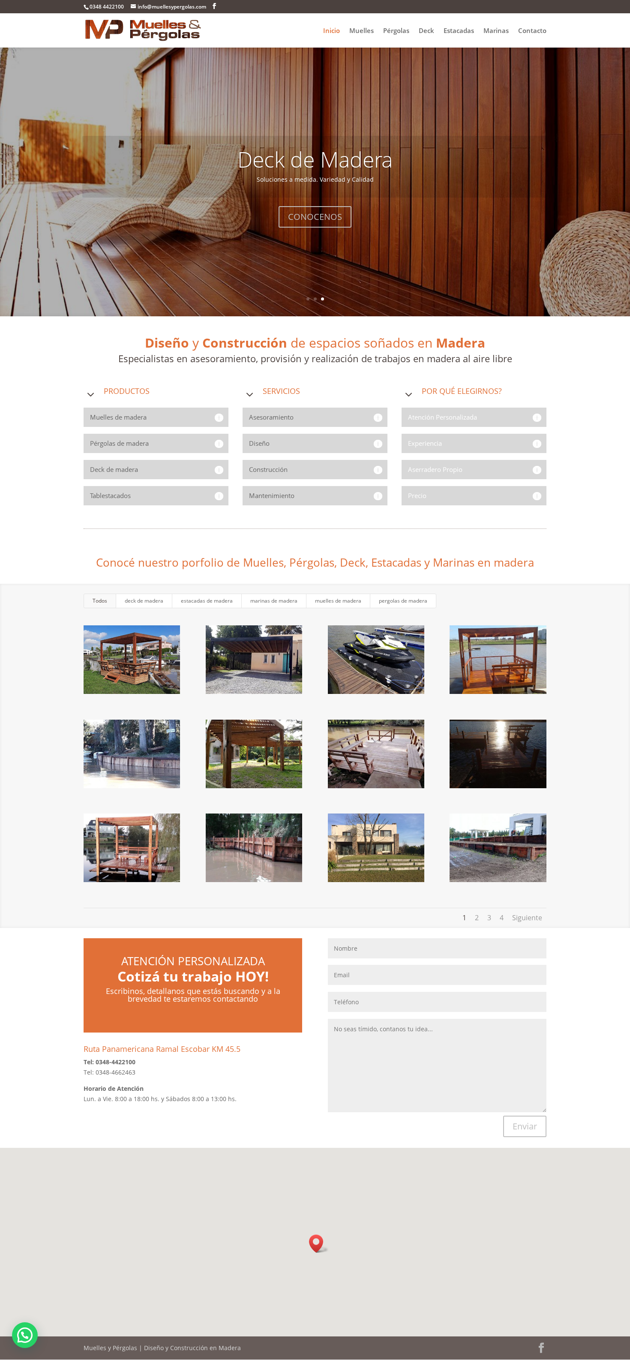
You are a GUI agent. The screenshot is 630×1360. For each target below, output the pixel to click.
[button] (319, 1243)
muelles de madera (338, 600)
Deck (426, 31)
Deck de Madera (315, 159)
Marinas (496, 31)
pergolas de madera (403, 600)
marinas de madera (273, 600)
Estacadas (459, 31)
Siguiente (527, 917)
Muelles (361, 31)
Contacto (532, 31)
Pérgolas (396, 31)
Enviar (525, 1126)
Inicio (331, 31)
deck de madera (144, 600)
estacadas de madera (207, 600)
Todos (100, 600)
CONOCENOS (315, 216)
